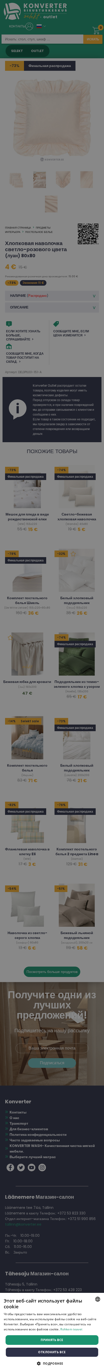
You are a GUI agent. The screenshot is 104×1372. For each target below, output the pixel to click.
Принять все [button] (52, 1340)
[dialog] (52, 1332)
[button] (52, 1363)
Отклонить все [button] (52, 1352)
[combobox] (97, 1299)
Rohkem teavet (71, 1329)
